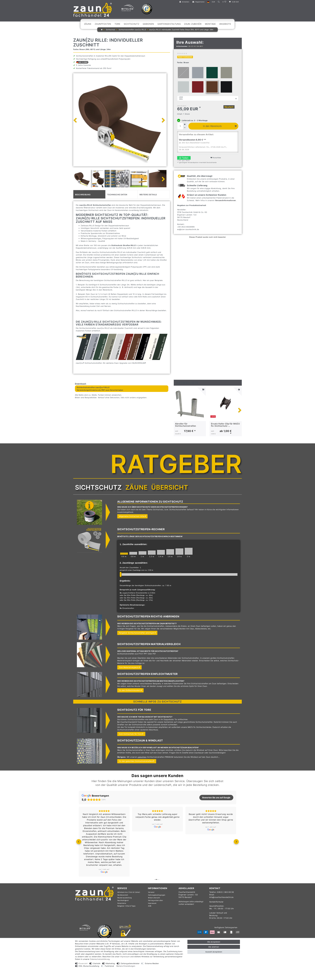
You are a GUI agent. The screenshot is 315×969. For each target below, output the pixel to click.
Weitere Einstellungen (125, 966)
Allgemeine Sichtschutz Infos (132, 516)
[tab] (89, 194)
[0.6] (124, 554)
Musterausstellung (124, 898)
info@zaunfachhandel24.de (221, 897)
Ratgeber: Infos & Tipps (126, 906)
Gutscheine (121, 903)
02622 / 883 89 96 (225, 892)
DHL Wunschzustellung (89, 966)
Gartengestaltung (169, 24)
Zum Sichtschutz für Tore (130, 734)
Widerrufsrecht (154, 898)
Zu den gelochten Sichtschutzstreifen (135, 761)
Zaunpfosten (103, 24)
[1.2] (151, 552)
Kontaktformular (216, 902)
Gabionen (148, 24)
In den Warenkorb (212, 126)
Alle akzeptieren (213, 942)
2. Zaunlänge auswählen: (134, 563)
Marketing (110, 963)
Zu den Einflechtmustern (130, 690)
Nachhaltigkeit (123, 900)
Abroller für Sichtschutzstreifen (185, 425)
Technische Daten (117, 194)
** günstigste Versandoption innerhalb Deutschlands (197, 162)
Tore (117, 24)
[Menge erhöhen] (185, 124)
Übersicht (169, 487)
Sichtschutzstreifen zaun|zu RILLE (132, 29)
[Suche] (218, 2)
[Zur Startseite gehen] (101, 29)
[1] (142, 553)
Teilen (184, 157)
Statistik (96, 963)
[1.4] (161, 552)
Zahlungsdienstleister (130, 963)
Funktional (109, 966)
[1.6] (170, 552)
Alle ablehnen (213, 947)
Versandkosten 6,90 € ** (192, 140)
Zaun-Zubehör (192, 24)
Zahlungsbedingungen (156, 895)
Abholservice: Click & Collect (128, 892)
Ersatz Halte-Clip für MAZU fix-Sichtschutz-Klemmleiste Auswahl (225, 425)
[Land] (208, 2)
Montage (210, 24)
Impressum (152, 903)
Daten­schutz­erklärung (100, 959)
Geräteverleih (122, 895)
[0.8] (133, 553)
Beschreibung (82, 194)
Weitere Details (148, 194)
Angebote (225, 24)
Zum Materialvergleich (129, 667)
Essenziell (83, 963)
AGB (149, 906)
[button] (78, 841)
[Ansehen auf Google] (104, 872)
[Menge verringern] (185, 128)
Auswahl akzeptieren (213, 952)
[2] (188, 551)
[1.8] (179, 551)
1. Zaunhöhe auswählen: (133, 544)
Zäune (87, 24)
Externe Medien (152, 963)
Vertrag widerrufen (155, 900)
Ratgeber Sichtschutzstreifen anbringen (137, 633)
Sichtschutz (131, 24)
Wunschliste (216, 158)
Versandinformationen (225, 200)
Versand (151, 892)
